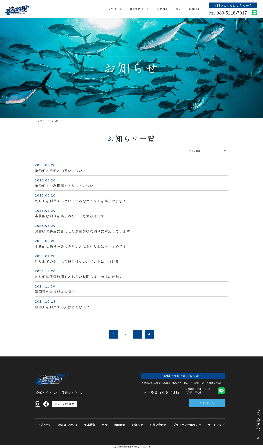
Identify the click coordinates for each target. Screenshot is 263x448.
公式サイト (44, 393)
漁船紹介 (194, 9)
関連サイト (70, 393)
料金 (178, 9)
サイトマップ (216, 424)
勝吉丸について (139, 9)
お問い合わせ (158, 424)
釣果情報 (162, 9)
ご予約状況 (207, 403)
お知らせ (137, 424)
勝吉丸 (130, 447)
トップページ (113, 9)
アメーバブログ (64, 404)
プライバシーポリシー (187, 424)
